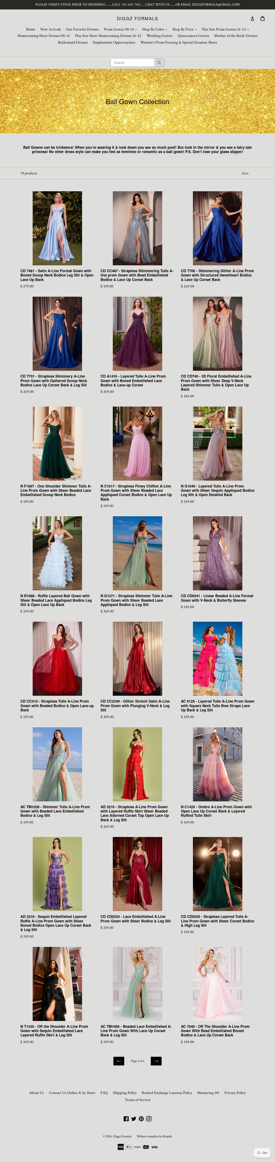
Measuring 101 (208, 1092)
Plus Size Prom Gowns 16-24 (226, 29)
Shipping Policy (125, 1092)
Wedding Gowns (160, 35)
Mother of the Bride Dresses (235, 35)
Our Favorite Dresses (82, 29)
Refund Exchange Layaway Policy (167, 1092)
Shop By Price (185, 29)
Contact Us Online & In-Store (72, 1092)
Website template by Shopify (154, 1136)
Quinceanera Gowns (193, 35)
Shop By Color (155, 29)
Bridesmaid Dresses (73, 42)
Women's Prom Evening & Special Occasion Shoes (178, 42)
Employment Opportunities (114, 42)
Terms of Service (138, 1099)
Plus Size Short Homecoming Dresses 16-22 (108, 35)
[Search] (159, 63)
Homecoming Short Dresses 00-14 (44, 35)
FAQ (104, 1092)
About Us (36, 1092)
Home (30, 29)
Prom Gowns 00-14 (121, 29)
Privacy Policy (235, 1092)
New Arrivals (50, 29)
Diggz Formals (137, 18)
